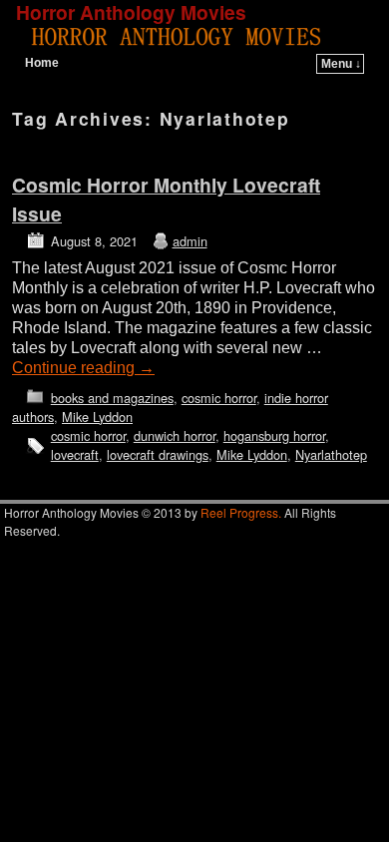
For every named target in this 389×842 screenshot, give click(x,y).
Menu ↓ (341, 64)
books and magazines (112, 397)
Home (42, 63)
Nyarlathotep (331, 454)
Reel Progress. (240, 512)
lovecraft (75, 454)
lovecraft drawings (157, 454)
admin (190, 240)
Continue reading (83, 367)
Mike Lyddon (97, 416)
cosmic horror (219, 397)
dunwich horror (174, 435)
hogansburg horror (274, 435)
